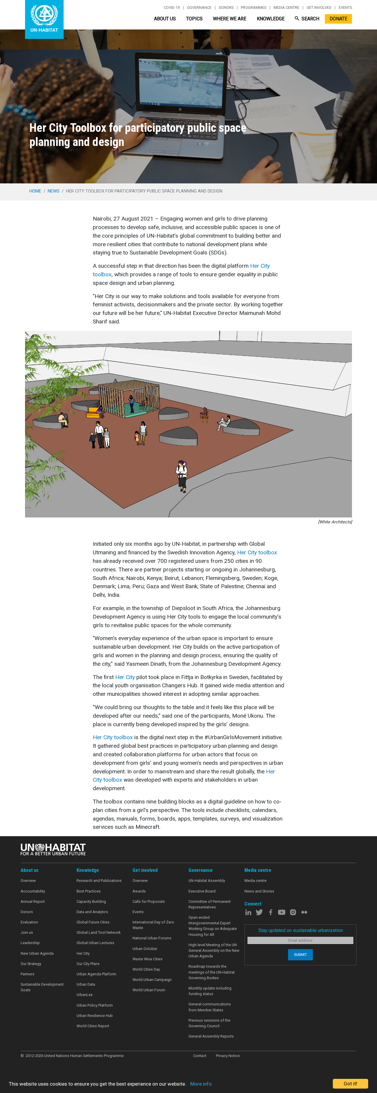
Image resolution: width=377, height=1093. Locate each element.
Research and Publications (99, 880)
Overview (28, 880)
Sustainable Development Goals (42, 987)
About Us (165, 19)
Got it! (350, 1084)
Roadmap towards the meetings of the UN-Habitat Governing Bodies (211, 972)
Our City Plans (88, 963)
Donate (338, 19)
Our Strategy (31, 963)
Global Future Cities (93, 922)
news (53, 191)
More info (201, 1084)
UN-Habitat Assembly (206, 880)
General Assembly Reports (211, 1036)
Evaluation (29, 922)
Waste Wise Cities (148, 959)
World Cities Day (146, 969)
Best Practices (89, 891)
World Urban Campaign (152, 979)
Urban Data (86, 984)
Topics (194, 19)
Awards (139, 891)
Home (35, 191)
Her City (125, 677)
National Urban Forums (152, 938)
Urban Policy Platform (95, 1005)
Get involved (319, 7)
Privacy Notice (228, 1055)
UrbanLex (84, 994)
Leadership (30, 943)
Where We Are (229, 19)
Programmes (253, 7)
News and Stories (259, 891)
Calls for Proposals (149, 901)
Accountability (33, 891)
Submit (300, 954)
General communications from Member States (209, 1007)
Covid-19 (172, 7)
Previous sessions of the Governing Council (209, 1023)
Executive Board (202, 891)
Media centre (286, 7)
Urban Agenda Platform (96, 974)
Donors (226, 7)
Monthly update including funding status (210, 991)
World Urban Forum (149, 990)
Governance (199, 7)
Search (309, 19)
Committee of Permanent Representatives (209, 904)
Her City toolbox (257, 552)
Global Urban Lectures (95, 943)
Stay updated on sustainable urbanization (300, 930)
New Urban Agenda (37, 953)
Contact (199, 1055)
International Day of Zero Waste (153, 925)
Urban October (145, 948)
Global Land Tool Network (98, 932)
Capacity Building (91, 901)
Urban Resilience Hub (95, 1015)
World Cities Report (93, 1026)
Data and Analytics (92, 912)
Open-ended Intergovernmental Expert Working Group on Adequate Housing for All (212, 926)
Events (345, 7)
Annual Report (33, 901)
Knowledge (271, 19)
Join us (27, 932)
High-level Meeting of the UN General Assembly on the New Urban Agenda (213, 950)
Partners (27, 974)
